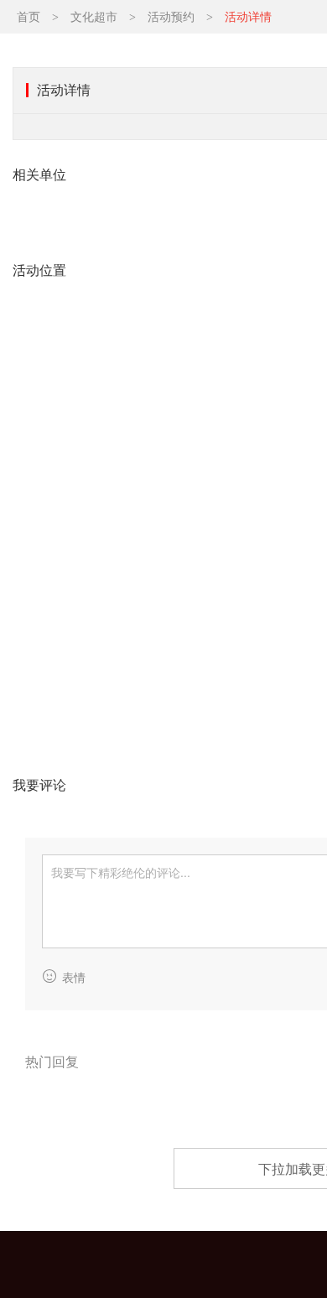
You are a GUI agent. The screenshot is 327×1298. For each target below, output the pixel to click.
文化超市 (93, 17)
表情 (74, 978)
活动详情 (248, 17)
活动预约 (171, 17)
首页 (28, 17)
